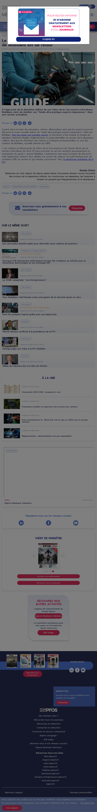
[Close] (89, 6)
